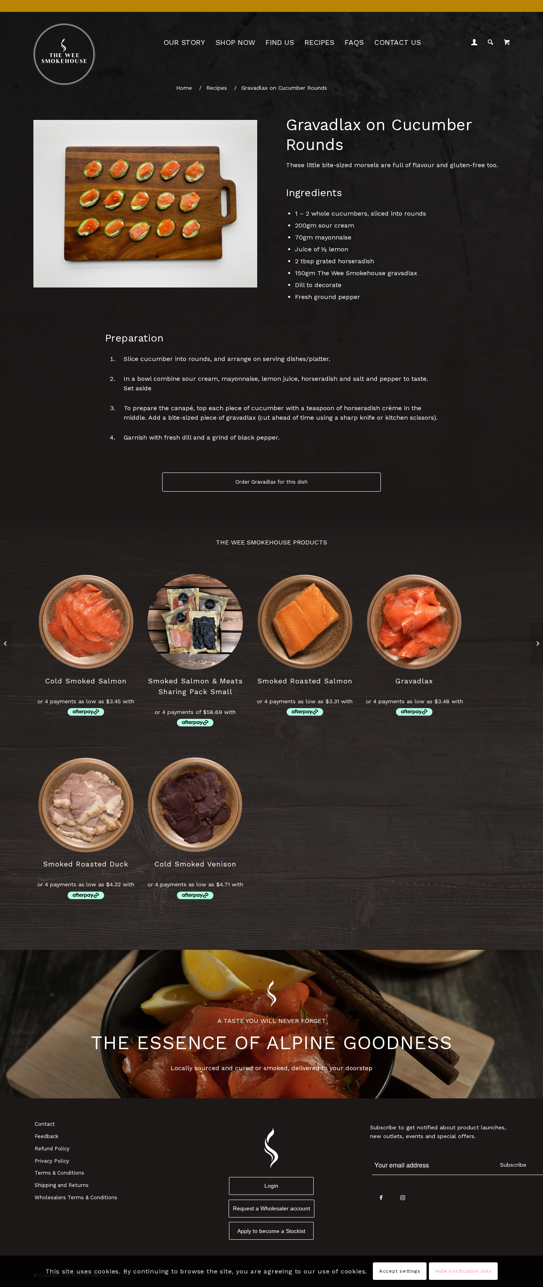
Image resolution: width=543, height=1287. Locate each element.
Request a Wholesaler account (271, 1208)
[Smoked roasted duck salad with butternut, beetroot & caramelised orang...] (537, 644)
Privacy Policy (52, 1161)
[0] (507, 42)
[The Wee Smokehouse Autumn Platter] (6, 644)
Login (271, 1186)
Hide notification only (463, 1271)
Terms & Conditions (59, 1173)
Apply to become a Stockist (271, 1231)
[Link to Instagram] (403, 1198)
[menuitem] (184, 42)
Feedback (46, 1136)
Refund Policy (52, 1149)
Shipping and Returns (62, 1185)
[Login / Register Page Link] (474, 42)
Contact (45, 1124)
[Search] (490, 42)
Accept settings (399, 1271)
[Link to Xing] (425, 1198)
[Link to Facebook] (381, 1198)
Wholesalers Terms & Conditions (76, 1197)
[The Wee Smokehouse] (64, 54)
